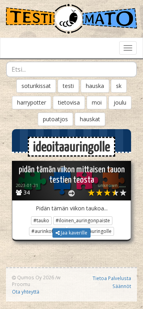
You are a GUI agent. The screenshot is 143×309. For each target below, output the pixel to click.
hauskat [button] (90, 119)
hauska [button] (95, 86)
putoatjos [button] (55, 119)
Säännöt (121, 286)
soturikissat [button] (36, 86)
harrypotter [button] (31, 102)
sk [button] (119, 86)
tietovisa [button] (69, 102)
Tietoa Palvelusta (112, 278)
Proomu (21, 284)
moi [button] (97, 102)
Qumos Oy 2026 (35, 277)
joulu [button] (120, 102)
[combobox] (71, 69)
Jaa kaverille (73, 232)
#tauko (41, 220)
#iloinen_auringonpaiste (83, 220)
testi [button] (68, 86)
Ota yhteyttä (25, 291)
